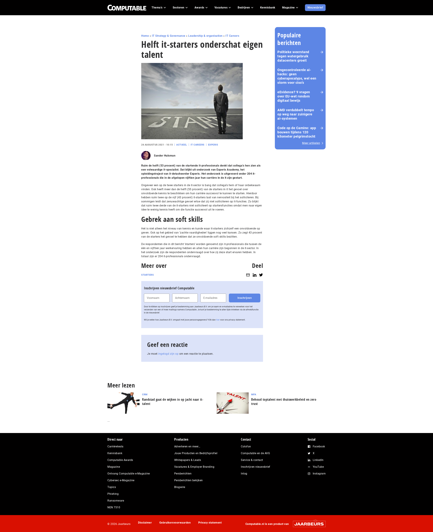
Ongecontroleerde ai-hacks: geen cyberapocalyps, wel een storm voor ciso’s (296, 76)
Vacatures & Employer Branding (194, 466)
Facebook (319, 446)
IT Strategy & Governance (168, 35)
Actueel (181, 144)
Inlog (244, 473)
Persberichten (183, 473)
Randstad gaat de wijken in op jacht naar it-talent (172, 401)
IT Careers (232, 35)
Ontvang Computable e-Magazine (128, 473)
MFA (253, 394)
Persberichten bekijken (188, 480)
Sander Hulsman (164, 155)
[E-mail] (248, 275)
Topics (111, 487)
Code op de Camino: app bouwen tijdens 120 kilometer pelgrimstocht (296, 132)
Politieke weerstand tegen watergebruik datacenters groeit (293, 56)
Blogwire (179, 487)
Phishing (113, 493)
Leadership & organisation (205, 35)
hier (218, 320)
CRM (144, 394)
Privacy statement (210, 522)
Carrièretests (115, 446)
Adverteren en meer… (187, 446)
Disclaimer (145, 522)
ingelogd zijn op (168, 353)
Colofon (246, 446)
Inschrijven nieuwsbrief (255, 466)
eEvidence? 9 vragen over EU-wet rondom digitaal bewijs (293, 96)
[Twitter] (261, 275)
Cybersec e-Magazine (120, 480)
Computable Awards (120, 460)
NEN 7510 (113, 507)
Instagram (319, 473)
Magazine (113, 466)
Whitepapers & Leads (187, 460)
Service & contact (252, 460)
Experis (213, 144)
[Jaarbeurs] (308, 524)
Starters (147, 274)
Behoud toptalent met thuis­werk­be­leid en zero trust (283, 401)
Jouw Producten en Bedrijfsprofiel (196, 453)
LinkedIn (318, 460)
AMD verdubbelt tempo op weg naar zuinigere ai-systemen (295, 114)
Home (145, 35)
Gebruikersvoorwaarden (175, 522)
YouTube (318, 466)
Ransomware (115, 500)
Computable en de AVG (255, 453)
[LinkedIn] (255, 275)
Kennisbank (114, 453)
